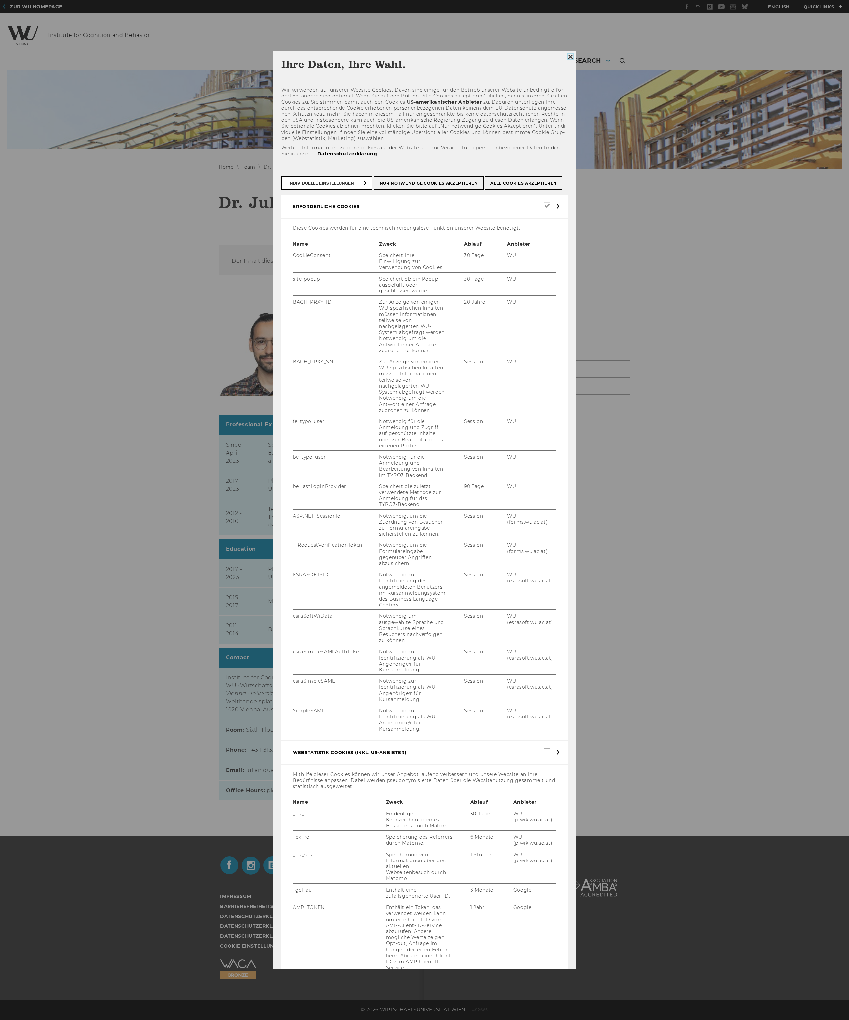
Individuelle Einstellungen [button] (321, 182)
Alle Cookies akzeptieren (523, 182)
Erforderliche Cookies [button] (326, 206)
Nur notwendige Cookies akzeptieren (428, 182)
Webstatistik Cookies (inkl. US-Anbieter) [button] (350, 752)
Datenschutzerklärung (347, 154)
